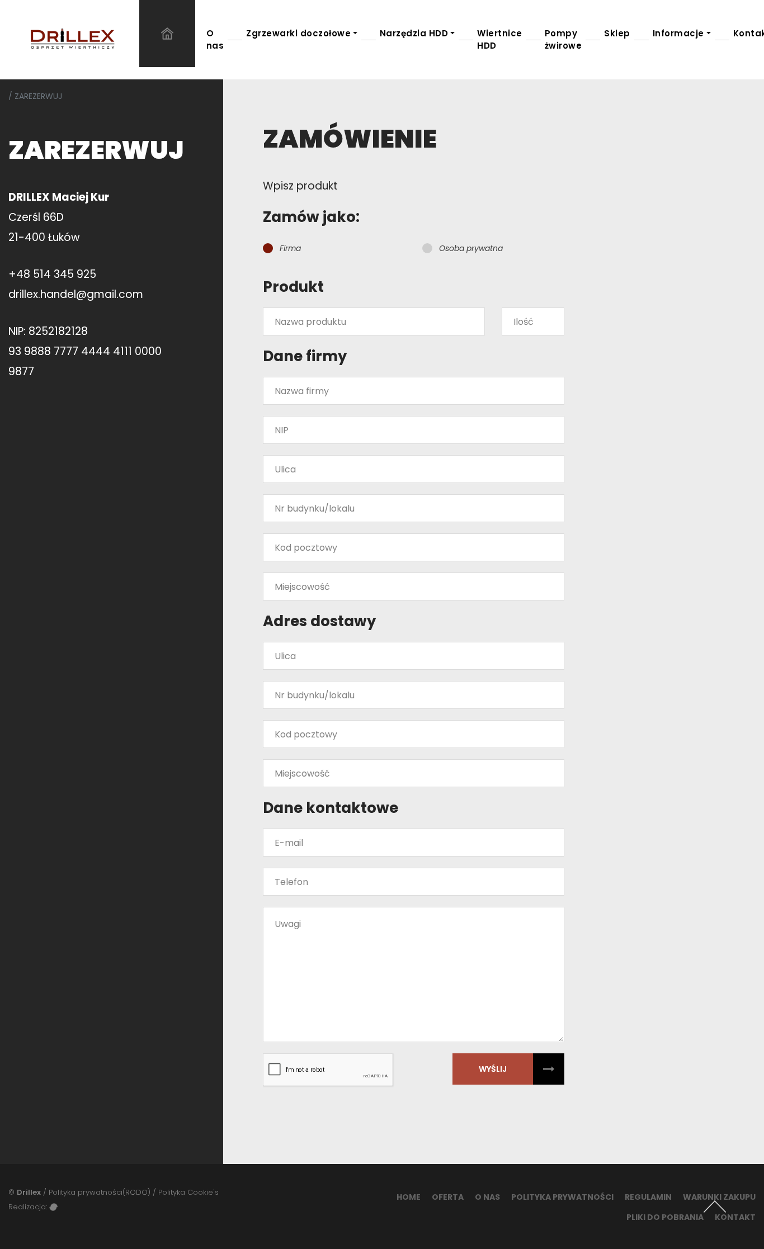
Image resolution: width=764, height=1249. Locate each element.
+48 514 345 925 (52, 274)
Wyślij (493, 1069)
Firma (290, 248)
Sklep (617, 33)
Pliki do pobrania (665, 1217)
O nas (215, 39)
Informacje (678, 33)
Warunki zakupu (719, 1197)
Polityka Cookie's (188, 1192)
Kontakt (735, 1217)
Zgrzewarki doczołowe (298, 33)
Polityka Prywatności (562, 1197)
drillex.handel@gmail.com (75, 294)
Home (409, 1197)
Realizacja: (28, 1206)
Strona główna (167, 33)
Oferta (448, 1197)
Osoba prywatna (471, 248)
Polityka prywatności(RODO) (99, 1192)
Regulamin (648, 1197)
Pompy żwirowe (563, 39)
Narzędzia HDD (414, 33)
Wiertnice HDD (499, 39)
